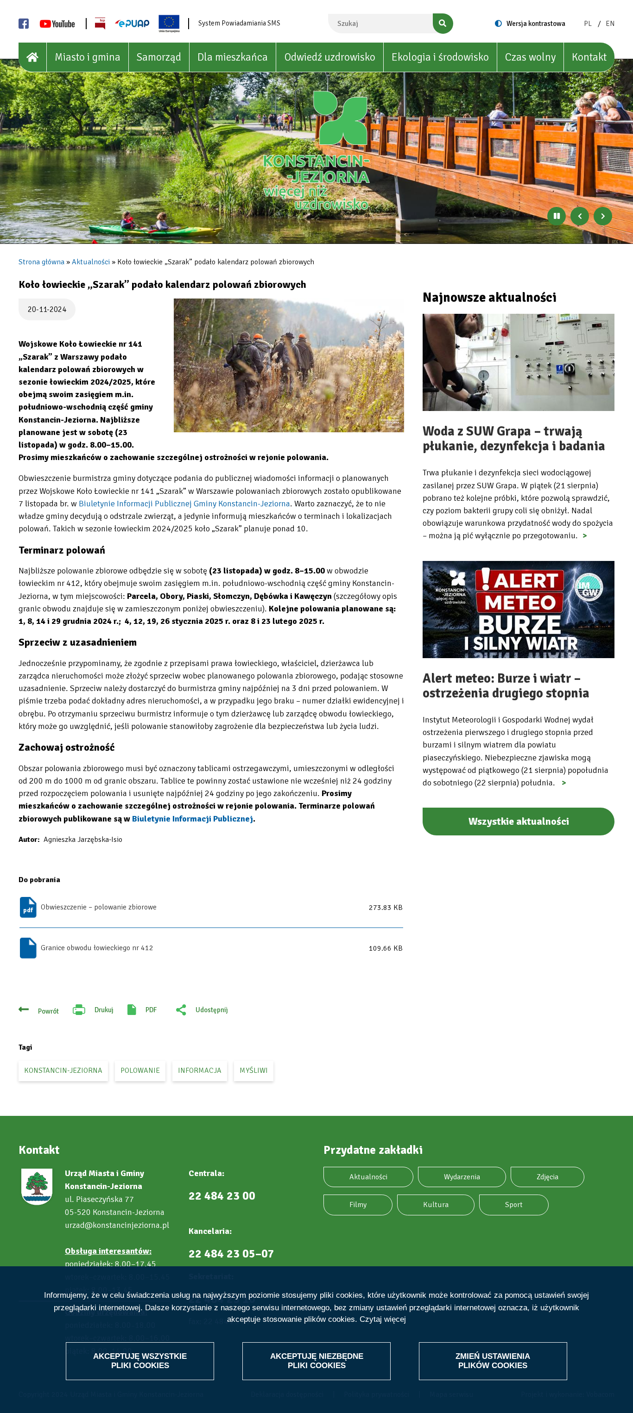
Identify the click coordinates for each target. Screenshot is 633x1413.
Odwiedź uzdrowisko (330, 57)
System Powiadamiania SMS (239, 23)
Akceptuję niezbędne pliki (316, 1361)
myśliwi (254, 1070)
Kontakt (589, 57)
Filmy (358, 1204)
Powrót (48, 1011)
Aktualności (91, 262)
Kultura (436, 1204)
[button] (289, 365)
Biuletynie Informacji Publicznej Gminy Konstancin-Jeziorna (184, 503)
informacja (200, 1070)
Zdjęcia (547, 1177)
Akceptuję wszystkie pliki (140, 1361)
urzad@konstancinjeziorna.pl (117, 1225)
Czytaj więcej (383, 1319)
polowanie (140, 1070)
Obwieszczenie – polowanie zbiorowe (99, 907)
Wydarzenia (462, 1177)
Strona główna (41, 262)
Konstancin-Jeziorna (63, 1070)
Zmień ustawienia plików (493, 1361)
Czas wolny (530, 57)
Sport (514, 1204)
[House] (33, 57)
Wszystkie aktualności (518, 821)
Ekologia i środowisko (440, 57)
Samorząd (159, 57)
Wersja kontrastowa (535, 23)
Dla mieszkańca (232, 57)
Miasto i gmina (87, 57)
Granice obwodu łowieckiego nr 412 (97, 947)
